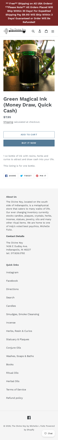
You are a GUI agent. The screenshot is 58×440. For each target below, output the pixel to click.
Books (9, 364)
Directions (12, 289)
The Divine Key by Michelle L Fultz (28, 426)
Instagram (12, 272)
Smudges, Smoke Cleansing (22, 314)
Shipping (8, 122)
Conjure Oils (13, 347)
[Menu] (52, 31)
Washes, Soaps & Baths (20, 356)
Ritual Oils (12, 372)
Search (10, 297)
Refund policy (14, 397)
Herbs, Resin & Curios (19, 330)
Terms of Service (16, 389)
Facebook (12, 280)
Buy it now (29, 143)
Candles (11, 305)
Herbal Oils (12, 381)
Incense (10, 322)
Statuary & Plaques (17, 339)
